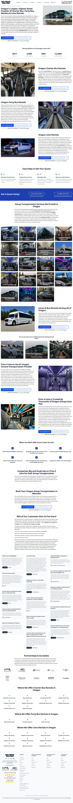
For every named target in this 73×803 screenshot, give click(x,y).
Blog (21, 761)
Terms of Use (68, 798)
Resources (53, 2)
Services (21, 762)
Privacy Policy (22, 790)
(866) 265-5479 (66, 3)
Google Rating (10, 780)
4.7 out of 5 (9, 776)
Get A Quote (46, 2)
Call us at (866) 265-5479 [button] (7, 38)
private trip (66, 71)
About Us (22, 757)
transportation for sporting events (42, 211)
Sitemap (21, 778)
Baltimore (33, 767)
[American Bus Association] (14, 768)
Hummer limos (61, 145)
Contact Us (39, 2)
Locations (25, 2)
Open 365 (70, 1)
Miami (32, 760)
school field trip (48, 71)
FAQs (21, 782)
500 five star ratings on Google (32, 524)
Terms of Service (37, 799)
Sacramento (34, 762)
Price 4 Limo (3, 6)
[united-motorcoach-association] (5, 769)
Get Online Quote (36, 194)
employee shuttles (45, 217)
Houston (33, 765)
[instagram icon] (8, 758)
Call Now (65, 1)
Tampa (32, 763)
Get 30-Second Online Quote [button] (22, 38)
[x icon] (11, 758)
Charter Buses (23, 768)
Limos (21, 764)
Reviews (21, 780)
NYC (32, 758)
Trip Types (32, 2)
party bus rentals (26, 106)
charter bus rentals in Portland (63, 73)
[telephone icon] (62, 1)
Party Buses (22, 766)
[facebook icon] (6, 758)
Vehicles (18, 2)
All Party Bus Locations (24, 773)
